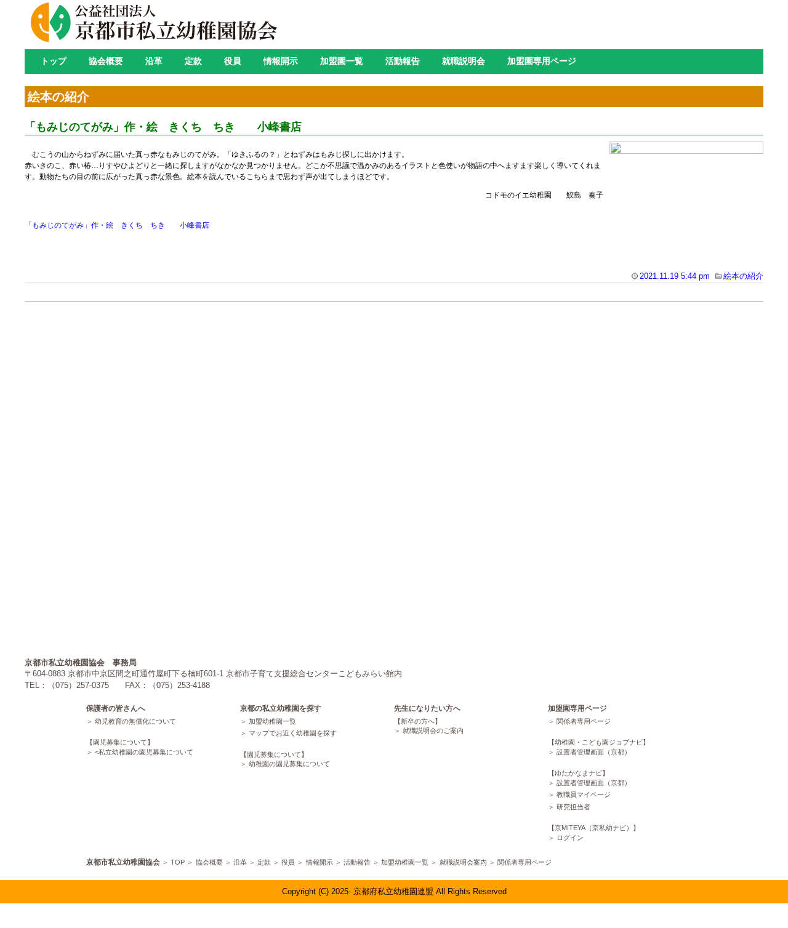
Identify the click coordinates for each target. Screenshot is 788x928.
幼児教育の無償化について (135, 721)
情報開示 (280, 61)
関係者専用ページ (584, 721)
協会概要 (106, 61)
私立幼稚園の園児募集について (145, 752)
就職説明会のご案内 (433, 730)
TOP (178, 862)
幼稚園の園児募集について (289, 763)
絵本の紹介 (743, 276)
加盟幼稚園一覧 (272, 721)
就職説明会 (463, 61)
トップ (53, 61)
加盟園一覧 (341, 61)
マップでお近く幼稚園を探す (293, 733)
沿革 (154, 61)
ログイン (570, 837)
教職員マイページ (584, 794)
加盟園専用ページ (541, 61)
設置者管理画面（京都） (594, 752)
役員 (232, 61)
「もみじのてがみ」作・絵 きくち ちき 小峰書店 (163, 127)
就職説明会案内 (463, 862)
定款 (193, 61)
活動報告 (402, 61)
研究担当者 (573, 806)
